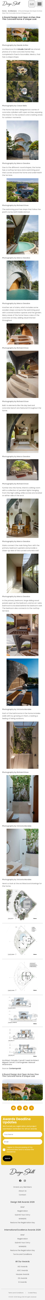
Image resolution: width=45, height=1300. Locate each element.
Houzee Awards (22, 1274)
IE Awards (22, 1282)
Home (4, 11)
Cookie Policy (32, 1293)
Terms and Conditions (22, 1254)
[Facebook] (20, 1180)
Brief (22, 1207)
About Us (22, 1191)
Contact (22, 1195)
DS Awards (22, 1278)
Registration (22, 1211)
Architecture (12, 11)
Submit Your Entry (22, 1215)
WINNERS (22, 1218)
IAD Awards (22, 1266)
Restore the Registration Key (22, 1222)
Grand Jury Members (22, 1187)
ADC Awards (22, 1270)
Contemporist (15, 1068)
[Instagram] (24, 1180)
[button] (31, 4)
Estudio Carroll (24, 49)
